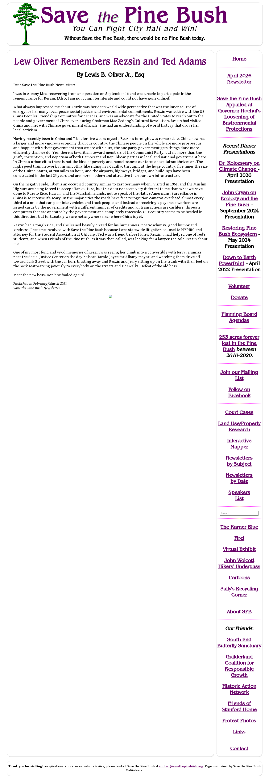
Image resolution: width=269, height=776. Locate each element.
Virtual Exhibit (239, 549)
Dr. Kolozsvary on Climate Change (239, 166)
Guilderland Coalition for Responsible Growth (239, 666)
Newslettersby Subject (239, 461)
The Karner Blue (239, 527)
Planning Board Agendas (239, 317)
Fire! (239, 538)
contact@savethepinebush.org (181, 766)
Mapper (239, 447)
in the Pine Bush (240, 343)
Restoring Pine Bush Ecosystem (238, 231)
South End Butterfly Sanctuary (239, 642)
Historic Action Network (239, 689)
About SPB (239, 611)
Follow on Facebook (239, 392)
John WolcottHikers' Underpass (239, 563)
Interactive (239, 440)
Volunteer (239, 286)
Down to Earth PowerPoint (237, 260)
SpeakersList (239, 495)
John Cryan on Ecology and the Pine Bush (239, 198)
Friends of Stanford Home (239, 706)
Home (239, 59)
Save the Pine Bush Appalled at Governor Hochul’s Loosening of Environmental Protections (239, 113)
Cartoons (239, 577)
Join (225, 372)
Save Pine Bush (134, 15)
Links (239, 732)
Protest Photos (239, 720)
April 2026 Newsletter (239, 78)
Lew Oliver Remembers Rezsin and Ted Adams (110, 61)
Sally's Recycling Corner (239, 592)
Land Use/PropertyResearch (239, 426)
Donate (239, 297)
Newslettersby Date (239, 478)
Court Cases (239, 412)
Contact (239, 748)
